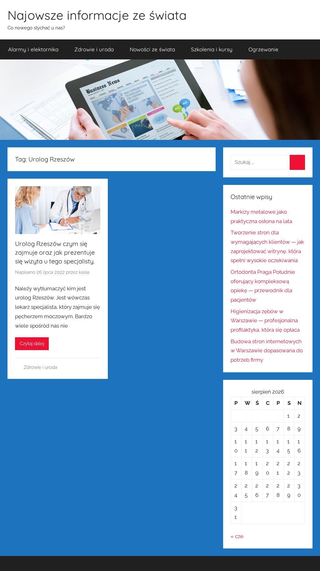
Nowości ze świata (152, 49)
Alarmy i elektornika (33, 49)
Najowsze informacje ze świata (97, 15)
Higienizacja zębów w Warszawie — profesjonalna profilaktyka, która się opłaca (265, 320)
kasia (84, 272)
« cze (237, 536)
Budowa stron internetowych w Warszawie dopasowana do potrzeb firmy (267, 350)
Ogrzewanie (263, 49)
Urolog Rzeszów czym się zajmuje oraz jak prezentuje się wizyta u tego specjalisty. (55, 252)
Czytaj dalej (32, 343)
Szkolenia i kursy (211, 49)
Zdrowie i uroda (94, 49)
